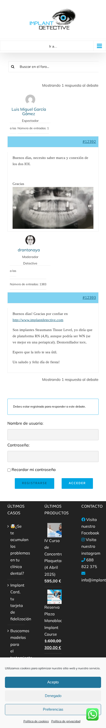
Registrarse (34, 483)
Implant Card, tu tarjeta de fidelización (16, 602)
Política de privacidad (65, 721)
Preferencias (53, 709)
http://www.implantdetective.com (38, 320)
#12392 (89, 141)
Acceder (77, 483)
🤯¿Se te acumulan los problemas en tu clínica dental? (16, 550)
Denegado (53, 696)
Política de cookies (36, 721)
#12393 (89, 297)
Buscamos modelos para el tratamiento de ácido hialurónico (16, 654)
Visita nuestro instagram (90, 546)
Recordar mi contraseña (34, 469)
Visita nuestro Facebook (90, 526)
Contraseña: (18, 445)
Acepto (53, 682)
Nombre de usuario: (25, 423)
